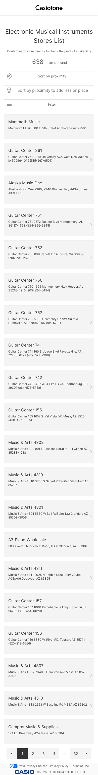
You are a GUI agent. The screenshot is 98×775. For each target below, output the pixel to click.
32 (76, 753)
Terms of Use (80, 766)
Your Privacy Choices (33, 766)
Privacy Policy (59, 766)
